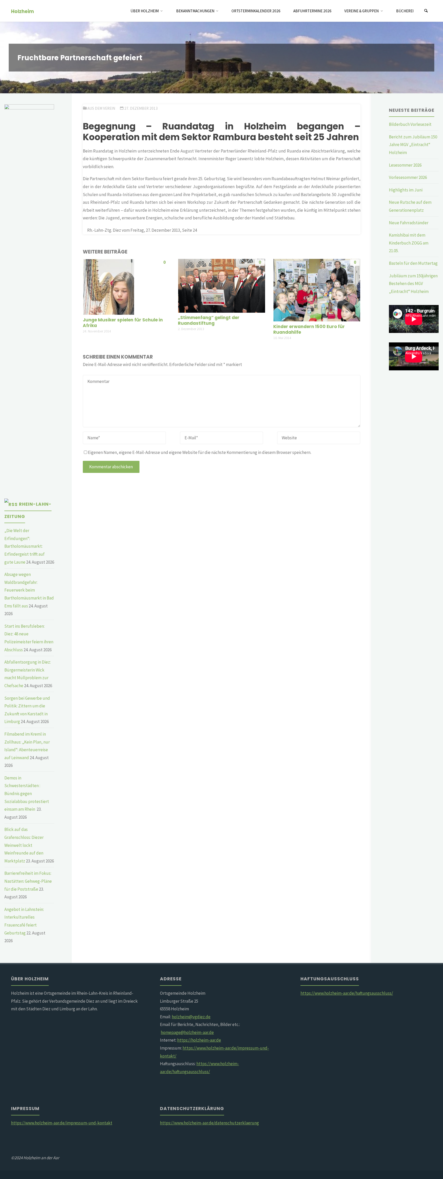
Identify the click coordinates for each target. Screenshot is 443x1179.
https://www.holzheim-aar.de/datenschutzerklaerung (209, 1123)
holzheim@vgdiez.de (191, 1017)
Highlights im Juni (405, 190)
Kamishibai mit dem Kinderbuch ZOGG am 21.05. (408, 242)
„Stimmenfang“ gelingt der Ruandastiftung (208, 320)
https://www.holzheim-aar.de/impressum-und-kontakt (61, 1123)
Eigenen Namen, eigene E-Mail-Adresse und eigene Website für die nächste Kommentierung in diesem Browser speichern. (199, 452)
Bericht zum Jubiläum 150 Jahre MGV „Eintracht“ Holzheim (413, 144)
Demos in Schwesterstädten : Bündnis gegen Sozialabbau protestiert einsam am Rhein (26, 793)
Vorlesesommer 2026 (408, 177)
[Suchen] (426, 11)
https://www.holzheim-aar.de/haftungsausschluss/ (346, 993)
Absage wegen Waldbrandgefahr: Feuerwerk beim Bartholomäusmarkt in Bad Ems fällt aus (29, 590)
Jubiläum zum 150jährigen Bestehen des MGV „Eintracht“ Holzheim (413, 283)
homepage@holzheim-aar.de (187, 1032)
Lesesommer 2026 (405, 165)
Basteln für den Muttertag (413, 263)
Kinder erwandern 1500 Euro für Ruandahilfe (309, 329)
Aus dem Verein (101, 108)
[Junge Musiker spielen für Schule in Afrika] (108, 286)
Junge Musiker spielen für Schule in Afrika (123, 323)
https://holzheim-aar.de (199, 1040)
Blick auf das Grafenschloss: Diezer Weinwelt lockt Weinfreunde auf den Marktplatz (24, 845)
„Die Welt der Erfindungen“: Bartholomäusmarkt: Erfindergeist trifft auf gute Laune (24, 546)
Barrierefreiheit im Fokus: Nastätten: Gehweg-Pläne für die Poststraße (28, 881)
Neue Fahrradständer (408, 223)
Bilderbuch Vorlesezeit (410, 124)
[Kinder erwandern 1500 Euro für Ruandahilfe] (316, 289)
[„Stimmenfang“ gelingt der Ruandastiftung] (221, 285)
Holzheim (22, 11)
